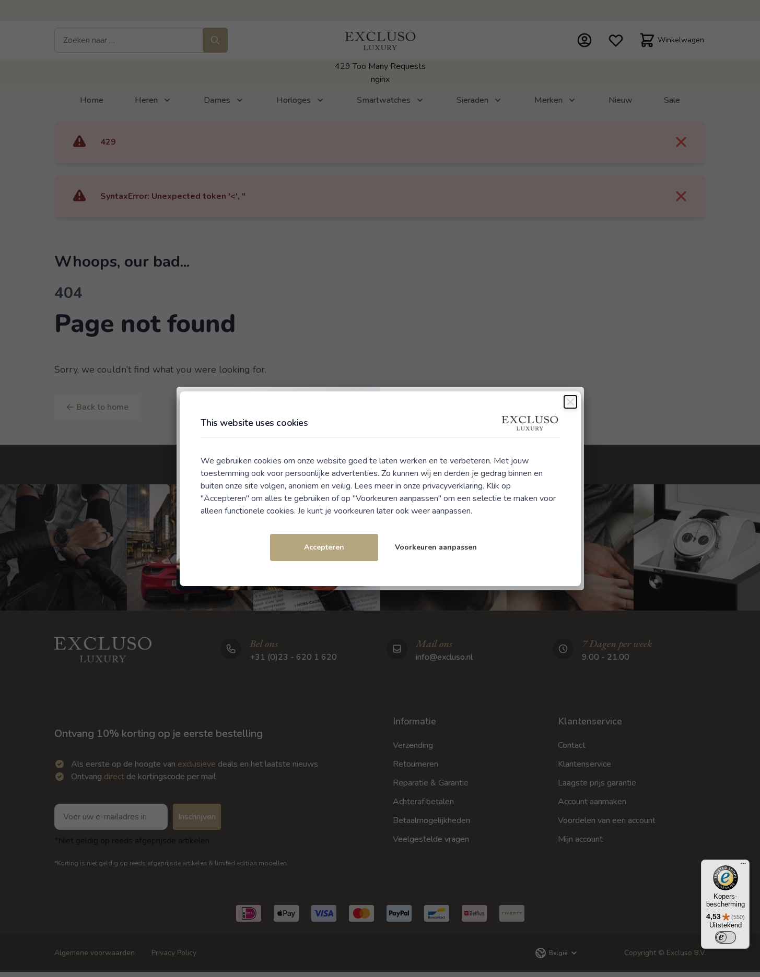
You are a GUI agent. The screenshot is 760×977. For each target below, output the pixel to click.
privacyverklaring (453, 486)
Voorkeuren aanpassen (436, 547)
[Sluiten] (570, 402)
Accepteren (324, 547)
